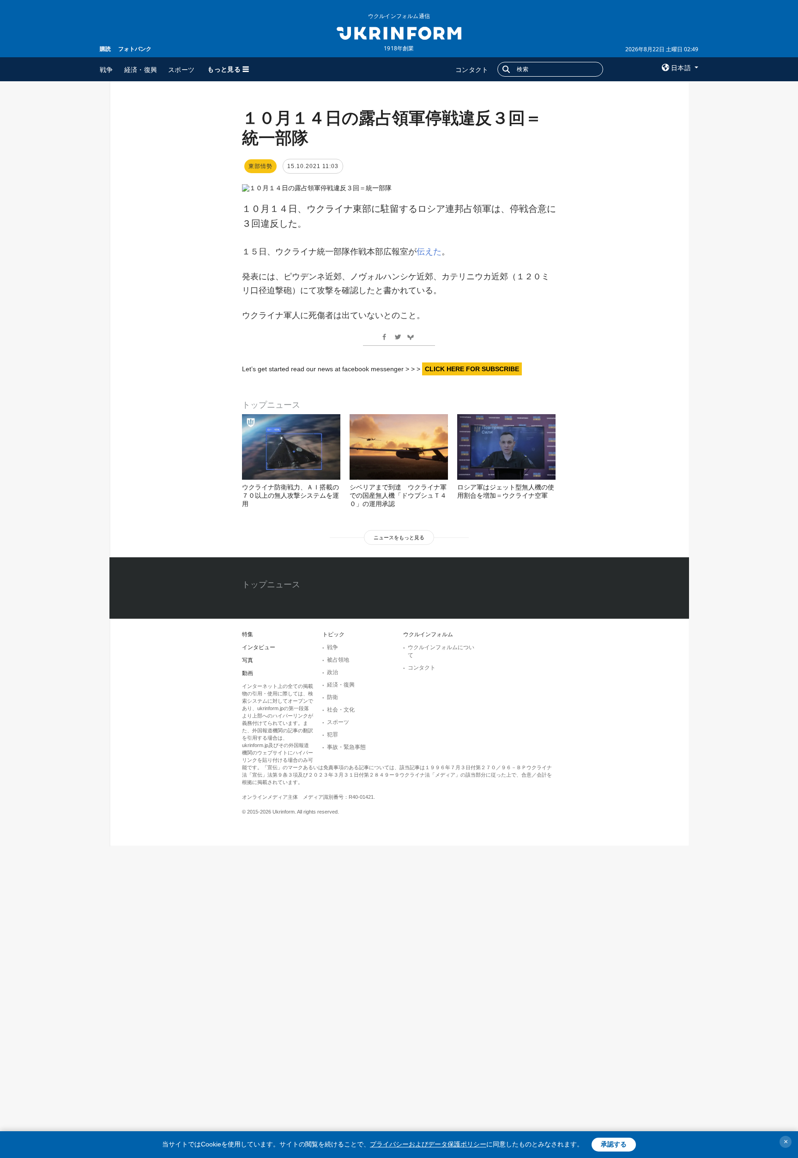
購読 (105, 49)
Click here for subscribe (472, 369)
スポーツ (181, 69)
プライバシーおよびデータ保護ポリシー (428, 1144)
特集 (247, 634)
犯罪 (332, 734)
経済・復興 (140, 69)
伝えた (429, 251)
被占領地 (338, 660)
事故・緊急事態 (346, 747)
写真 (247, 660)
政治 (332, 672)
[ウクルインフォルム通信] (399, 32)
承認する (614, 1144)
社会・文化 (341, 709)
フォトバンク (134, 49)
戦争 (106, 69)
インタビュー (258, 647)
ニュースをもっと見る (399, 537)
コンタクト (472, 69)
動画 (247, 673)
